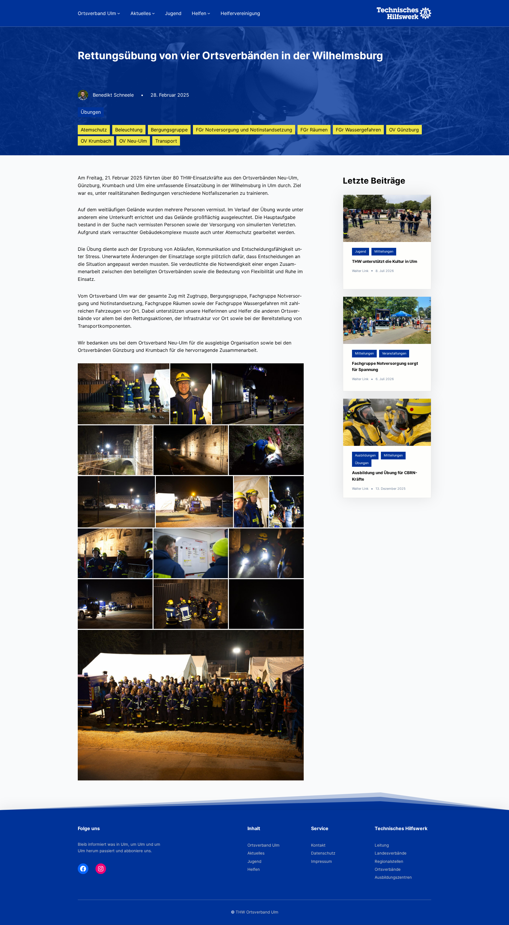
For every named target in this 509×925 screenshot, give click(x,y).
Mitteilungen (383, 251)
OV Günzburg (404, 130)
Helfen (253, 869)
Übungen (91, 112)
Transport (166, 141)
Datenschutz (323, 853)
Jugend (360, 251)
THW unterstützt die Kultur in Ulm (384, 261)
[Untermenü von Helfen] (208, 13)
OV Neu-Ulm (133, 141)
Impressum (321, 861)
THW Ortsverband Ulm (257, 912)
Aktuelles (256, 853)
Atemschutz (94, 130)
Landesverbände (390, 853)
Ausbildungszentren (393, 877)
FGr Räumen (314, 130)
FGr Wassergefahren (358, 130)
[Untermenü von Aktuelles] (153, 13)
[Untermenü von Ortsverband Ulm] (118, 13)
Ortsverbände (388, 869)
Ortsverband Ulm (263, 845)
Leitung (382, 845)
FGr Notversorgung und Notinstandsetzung (244, 130)
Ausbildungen (365, 455)
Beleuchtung (129, 130)
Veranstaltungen (394, 353)
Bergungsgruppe (169, 130)
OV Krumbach (96, 141)
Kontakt (318, 845)
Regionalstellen (389, 861)
